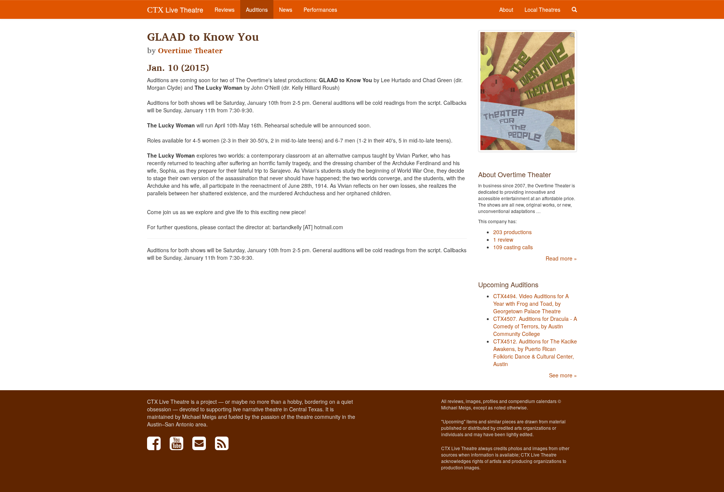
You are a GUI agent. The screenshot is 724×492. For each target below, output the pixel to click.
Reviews (225, 9)
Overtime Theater (190, 50)
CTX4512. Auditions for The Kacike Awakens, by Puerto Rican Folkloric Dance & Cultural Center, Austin (535, 352)
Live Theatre (175, 9)
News (285, 9)
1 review (503, 239)
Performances (320, 9)
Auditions (257, 9)
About (506, 9)
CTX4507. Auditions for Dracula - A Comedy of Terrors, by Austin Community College (535, 326)
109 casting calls (513, 247)
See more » (563, 375)
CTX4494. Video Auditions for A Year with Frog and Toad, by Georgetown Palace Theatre (531, 303)
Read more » (561, 258)
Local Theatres (542, 9)
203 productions (512, 232)
